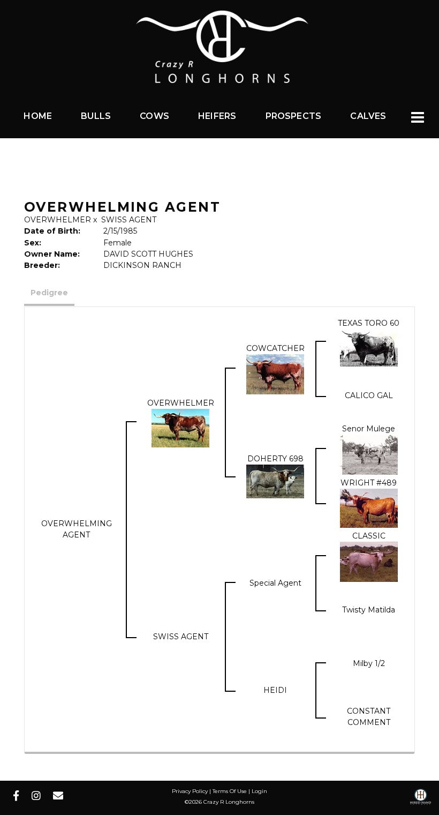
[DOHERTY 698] (275, 480)
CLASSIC (368, 536)
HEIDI (275, 690)
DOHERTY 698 (275, 458)
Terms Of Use (230, 791)
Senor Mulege (368, 428)
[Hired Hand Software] (420, 800)
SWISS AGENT (128, 220)
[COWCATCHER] (275, 373)
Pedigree (49, 292)
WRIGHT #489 (368, 483)
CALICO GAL (369, 395)
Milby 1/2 (369, 663)
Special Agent (275, 583)
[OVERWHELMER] (180, 427)
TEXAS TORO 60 (368, 323)
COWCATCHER (275, 348)
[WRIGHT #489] (369, 507)
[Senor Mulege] (369, 454)
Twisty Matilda (368, 610)
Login (259, 791)
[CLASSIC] (369, 561)
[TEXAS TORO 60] (369, 347)
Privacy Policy (190, 791)
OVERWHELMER (57, 220)
